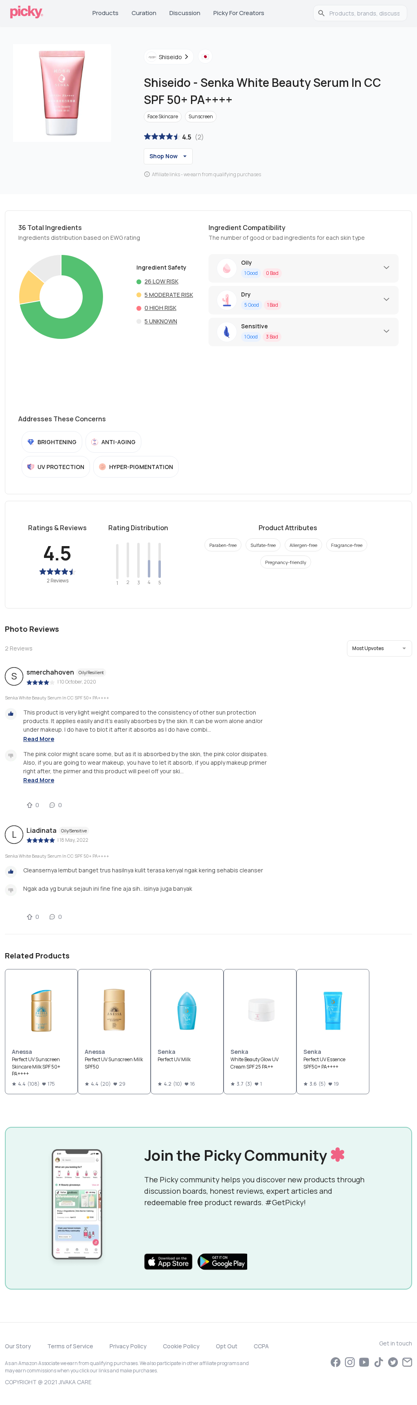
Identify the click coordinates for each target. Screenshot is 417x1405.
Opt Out (226, 1346)
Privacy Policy (128, 1346)
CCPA (261, 1346)
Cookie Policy (181, 1346)
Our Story (18, 1346)
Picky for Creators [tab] (238, 13)
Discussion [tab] (184, 13)
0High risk (160, 308)
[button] (379, 648)
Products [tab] (105, 13)
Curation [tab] (144, 13)
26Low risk (161, 281)
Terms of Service (70, 1346)
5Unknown (161, 321)
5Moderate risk (169, 295)
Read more (38, 739)
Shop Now (163, 156)
